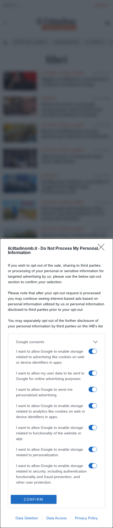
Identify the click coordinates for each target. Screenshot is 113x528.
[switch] (93, 351)
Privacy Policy (86, 518)
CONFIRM (33, 499)
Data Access (56, 518)
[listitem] (56, 342)
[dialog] (56, 383)
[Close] (103, 249)
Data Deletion (27, 518)
